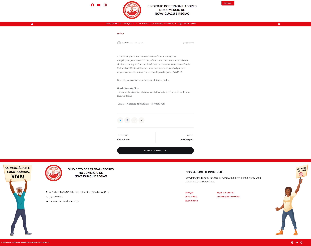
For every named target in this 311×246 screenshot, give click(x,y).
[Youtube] (99, 5)
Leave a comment (153, 150)
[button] (113, 24)
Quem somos (112, 24)
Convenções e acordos (162, 24)
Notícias (120, 34)
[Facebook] (92, 5)
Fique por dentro (187, 24)
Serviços (127, 24)
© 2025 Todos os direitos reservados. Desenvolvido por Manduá (25, 242)
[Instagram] (105, 5)
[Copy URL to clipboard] (141, 120)
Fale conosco (142, 24)
